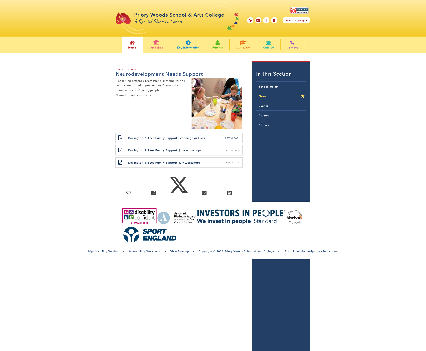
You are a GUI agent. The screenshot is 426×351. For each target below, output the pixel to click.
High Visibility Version (103, 251)
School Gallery (269, 86)
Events (263, 106)
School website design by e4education (311, 251)
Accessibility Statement (144, 251)
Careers (264, 115)
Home (119, 69)
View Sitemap (179, 251)
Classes (264, 125)
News (262, 96)
